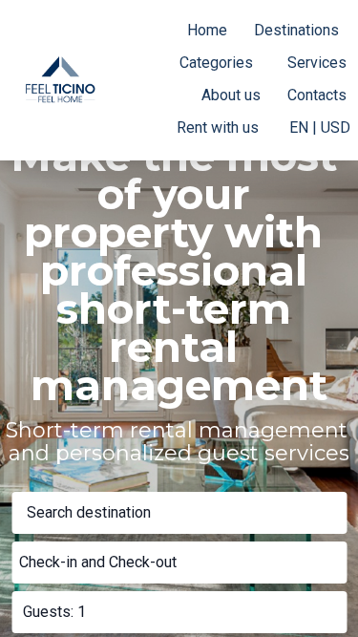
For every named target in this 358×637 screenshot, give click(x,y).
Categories (216, 62)
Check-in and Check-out (98, 562)
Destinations (296, 30)
